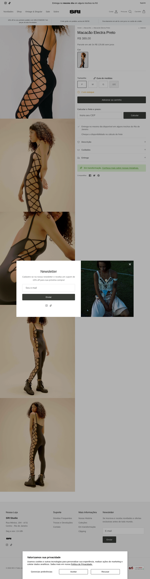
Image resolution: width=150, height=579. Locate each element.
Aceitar (73, 572)
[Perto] (130, 264)
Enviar (49, 297)
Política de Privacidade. (82, 564)
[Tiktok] (51, 305)
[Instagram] (46, 305)
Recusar (105, 572)
